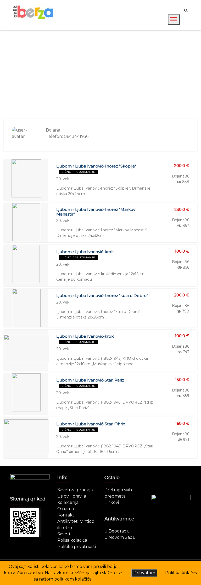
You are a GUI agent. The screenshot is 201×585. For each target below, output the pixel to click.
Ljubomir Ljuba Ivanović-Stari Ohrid (90, 423)
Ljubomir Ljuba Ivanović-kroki (85, 251)
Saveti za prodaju (75, 489)
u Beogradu (117, 531)
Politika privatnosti (76, 546)
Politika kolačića (181, 572)
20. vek (62, 178)
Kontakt (65, 515)
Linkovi (111, 502)
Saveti (63, 533)
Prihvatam (144, 572)
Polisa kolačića (72, 540)
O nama (65, 508)
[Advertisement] (100, 74)
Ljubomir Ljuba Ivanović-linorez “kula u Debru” (102, 295)
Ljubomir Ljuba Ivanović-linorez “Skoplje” (96, 166)
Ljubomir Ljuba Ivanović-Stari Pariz (90, 380)
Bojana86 (180, 176)
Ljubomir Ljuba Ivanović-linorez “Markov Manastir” (95, 212)
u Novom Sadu (120, 537)
